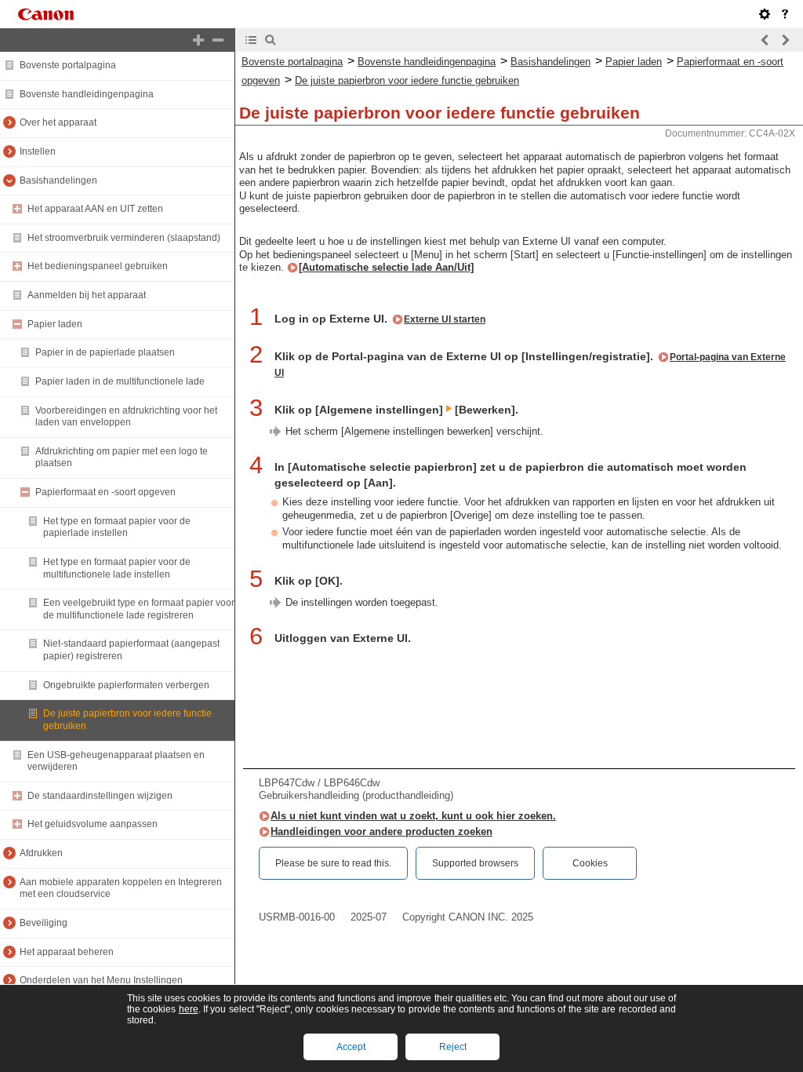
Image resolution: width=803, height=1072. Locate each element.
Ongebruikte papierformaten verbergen (126, 685)
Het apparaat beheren (67, 951)
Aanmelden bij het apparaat (86, 295)
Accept (350, 1046)
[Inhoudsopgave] (251, 40)
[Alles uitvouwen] (198, 40)
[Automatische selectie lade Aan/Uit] (386, 267)
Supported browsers (475, 863)
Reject (453, 1046)
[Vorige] (765, 40)
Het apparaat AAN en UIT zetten (95, 208)
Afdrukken (41, 853)
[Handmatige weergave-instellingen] (764, 14)
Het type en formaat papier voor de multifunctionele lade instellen (117, 568)
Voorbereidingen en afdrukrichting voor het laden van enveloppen (126, 416)
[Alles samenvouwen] (218, 40)
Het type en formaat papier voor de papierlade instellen (117, 527)
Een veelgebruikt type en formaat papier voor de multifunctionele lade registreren (138, 609)
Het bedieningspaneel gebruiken (97, 266)
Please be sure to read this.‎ (333, 863)
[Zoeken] (270, 40)
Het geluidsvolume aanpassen (92, 824)
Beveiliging (43, 922)
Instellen (38, 151)
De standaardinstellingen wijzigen (100, 795)
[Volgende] (785, 40)
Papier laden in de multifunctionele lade (120, 381)
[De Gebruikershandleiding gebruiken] (785, 14)
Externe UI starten (444, 319)
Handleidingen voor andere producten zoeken (381, 831)
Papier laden (54, 324)
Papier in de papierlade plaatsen (105, 352)
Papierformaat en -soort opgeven (105, 492)
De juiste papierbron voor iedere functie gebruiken (407, 80)
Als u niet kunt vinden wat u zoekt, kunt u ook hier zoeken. (413, 816)
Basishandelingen (58, 180)
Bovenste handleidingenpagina (87, 94)
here (188, 1009)
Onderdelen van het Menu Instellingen (101, 980)
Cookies (590, 863)
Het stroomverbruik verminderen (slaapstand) (123, 237)
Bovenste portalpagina (68, 65)
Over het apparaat (58, 122)
